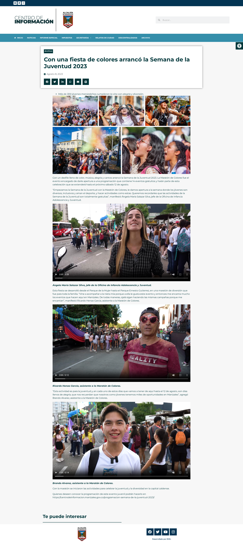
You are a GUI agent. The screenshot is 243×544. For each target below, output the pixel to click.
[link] (239, 45)
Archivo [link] (48, 51)
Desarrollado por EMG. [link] (161, 539)
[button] (47, 82)
